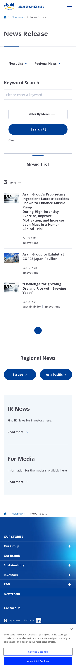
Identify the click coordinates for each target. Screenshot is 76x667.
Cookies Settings (38, 651)
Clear (12, 140)
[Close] (72, 629)
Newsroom (12, 594)
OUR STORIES (13, 537)
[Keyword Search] (38, 94)
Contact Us (12, 608)
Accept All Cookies (38, 661)
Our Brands (12, 556)
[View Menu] (69, 6)
